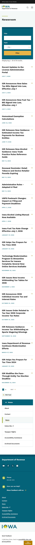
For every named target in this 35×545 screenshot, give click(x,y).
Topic (6, 42)
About (4, 497)
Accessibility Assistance (10, 514)
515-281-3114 (10, 480)
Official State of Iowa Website (9, 1)
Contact (4, 500)
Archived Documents (8, 517)
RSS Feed (8, 395)
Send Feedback (7, 536)
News (4, 504)
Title (5, 33)
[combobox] (17, 47)
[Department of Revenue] (6, 7)
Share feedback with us (15, 490)
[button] (28, 543)
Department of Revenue (9, 8)
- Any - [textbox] (9, 47)
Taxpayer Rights (7, 510)
